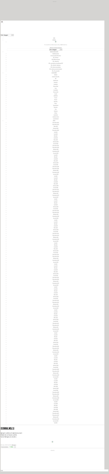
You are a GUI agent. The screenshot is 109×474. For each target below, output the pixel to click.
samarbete (56, 114)
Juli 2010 (55, 355)
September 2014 (56, 260)
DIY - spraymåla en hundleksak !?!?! (56, 63)
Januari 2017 (55, 208)
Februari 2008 (55, 411)
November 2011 (56, 325)
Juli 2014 (55, 264)
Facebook (60, 47)
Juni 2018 (56, 177)
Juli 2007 (55, 422)
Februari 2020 (55, 141)
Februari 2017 (55, 206)
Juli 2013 (55, 286)
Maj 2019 (55, 156)
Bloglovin (52, 47)
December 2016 (56, 210)
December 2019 (56, 145)
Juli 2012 (55, 309)
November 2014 (56, 256)
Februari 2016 (55, 229)
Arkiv (54, 120)
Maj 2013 (55, 290)
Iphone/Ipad (55, 86)
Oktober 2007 (55, 417)
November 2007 (56, 415)
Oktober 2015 (55, 237)
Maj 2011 (55, 336)
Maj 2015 (55, 244)
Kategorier (54, 72)
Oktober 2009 (55, 373)
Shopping (56, 107)
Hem (54, 37)
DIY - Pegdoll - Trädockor (55, 65)
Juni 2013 (55, 288)
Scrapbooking (55, 105)
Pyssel (55, 97)
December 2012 (56, 300)
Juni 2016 (55, 221)
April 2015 (56, 246)
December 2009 (56, 369)
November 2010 (56, 348)
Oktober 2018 (55, 170)
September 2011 (56, 329)
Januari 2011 (55, 344)
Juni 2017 (55, 200)
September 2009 (56, 374)
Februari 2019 (55, 162)
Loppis (55, 93)
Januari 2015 (55, 252)
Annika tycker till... (55, 76)
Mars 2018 (56, 183)
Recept (55, 99)
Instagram (56, 47)
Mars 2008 (56, 409)
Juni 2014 (55, 265)
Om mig (54, 39)
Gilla (12, 447)
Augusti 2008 (55, 399)
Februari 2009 (55, 388)
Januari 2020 (55, 143)
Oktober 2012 (55, 304)
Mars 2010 (56, 363)
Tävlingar (56, 111)
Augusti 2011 (55, 330)
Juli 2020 (55, 132)
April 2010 (56, 361)
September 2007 (56, 418)
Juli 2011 (55, 332)
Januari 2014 (55, 275)
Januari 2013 (55, 298)
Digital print (55, 80)
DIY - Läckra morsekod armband (55, 68)
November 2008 (56, 394)
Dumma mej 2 (7, 428)
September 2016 (56, 216)
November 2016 (56, 212)
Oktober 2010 (55, 350)
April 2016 (56, 225)
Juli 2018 (55, 176)
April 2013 (56, 292)
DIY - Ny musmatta (55, 70)
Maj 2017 (55, 202)
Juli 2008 (55, 401)
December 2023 (56, 122)
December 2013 (56, 277)
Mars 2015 (56, 248)
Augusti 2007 (55, 420)
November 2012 (56, 302)
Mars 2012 (56, 317)
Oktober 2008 (55, 395)
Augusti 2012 (55, 308)
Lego (56, 88)
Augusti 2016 (55, 218)
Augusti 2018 (55, 174)
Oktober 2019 (55, 149)
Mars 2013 (56, 294)
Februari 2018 (55, 185)
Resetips (55, 101)
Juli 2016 (55, 220)
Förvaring (56, 82)
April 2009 (56, 384)
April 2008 (56, 407)
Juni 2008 (56, 403)
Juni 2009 (56, 380)
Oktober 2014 (55, 258)
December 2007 (56, 413)
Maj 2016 (55, 223)
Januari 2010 (55, 367)
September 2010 (56, 351)
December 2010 (56, 346)
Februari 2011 (55, 342)
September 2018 (56, 172)
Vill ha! (55, 112)
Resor (56, 103)
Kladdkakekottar (56, 53)
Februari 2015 (55, 250)
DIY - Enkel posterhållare (56, 67)
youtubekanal (55, 118)
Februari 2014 (55, 273)
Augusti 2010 (55, 353)
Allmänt (55, 74)
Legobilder (56, 90)
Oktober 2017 (55, 193)
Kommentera (4, 447)
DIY (55, 78)
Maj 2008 (55, 405)
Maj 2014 (55, 267)
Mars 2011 (56, 340)
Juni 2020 (56, 133)
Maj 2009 (55, 382)
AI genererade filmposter (56, 55)
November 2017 (56, 191)
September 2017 (56, 195)
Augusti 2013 (55, 285)
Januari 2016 (55, 231)
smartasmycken (56, 116)
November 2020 (56, 130)
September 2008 (55, 397)
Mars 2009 (56, 386)
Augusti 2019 (55, 153)
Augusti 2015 (55, 241)
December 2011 (56, 323)
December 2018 (56, 166)
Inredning (56, 84)
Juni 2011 (55, 334)
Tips (56, 109)
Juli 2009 (55, 378)
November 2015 (56, 235)
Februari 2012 (55, 319)
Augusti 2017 (55, 197)
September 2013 (56, 283)
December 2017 (56, 189)
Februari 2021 (55, 128)
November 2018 (56, 168)
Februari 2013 (55, 296)
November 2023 (56, 124)
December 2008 (56, 392)
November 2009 (56, 371)
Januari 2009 (55, 390)
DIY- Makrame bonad (56, 59)
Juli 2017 (55, 199)
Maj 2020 (55, 135)
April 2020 (56, 137)
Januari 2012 (55, 321)
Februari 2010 (55, 365)
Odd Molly (56, 95)
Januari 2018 (55, 187)
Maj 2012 (55, 313)
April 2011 (56, 338)
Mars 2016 (56, 227)
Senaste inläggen (54, 51)
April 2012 (56, 315)
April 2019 (56, 158)
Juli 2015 (55, 242)
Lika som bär (55, 91)
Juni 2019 (55, 155)
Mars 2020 (56, 139)
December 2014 (56, 254)
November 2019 (56, 147)
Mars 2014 (56, 271)
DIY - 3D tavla (55, 57)
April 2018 (56, 181)
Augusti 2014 (55, 262)
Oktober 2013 (55, 281)
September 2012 (56, 306)
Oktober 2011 (55, 327)
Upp (2, 470)
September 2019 (56, 151)
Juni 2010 (56, 357)
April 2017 (56, 204)
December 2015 (56, 233)
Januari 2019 (55, 164)
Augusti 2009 (55, 376)
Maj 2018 (55, 179)
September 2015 (56, 239)
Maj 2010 (55, 359)
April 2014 (56, 269)
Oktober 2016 (55, 214)
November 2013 (56, 279)
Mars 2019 (56, 160)
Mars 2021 (56, 126)
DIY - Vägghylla (56, 61)
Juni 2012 (56, 311)
